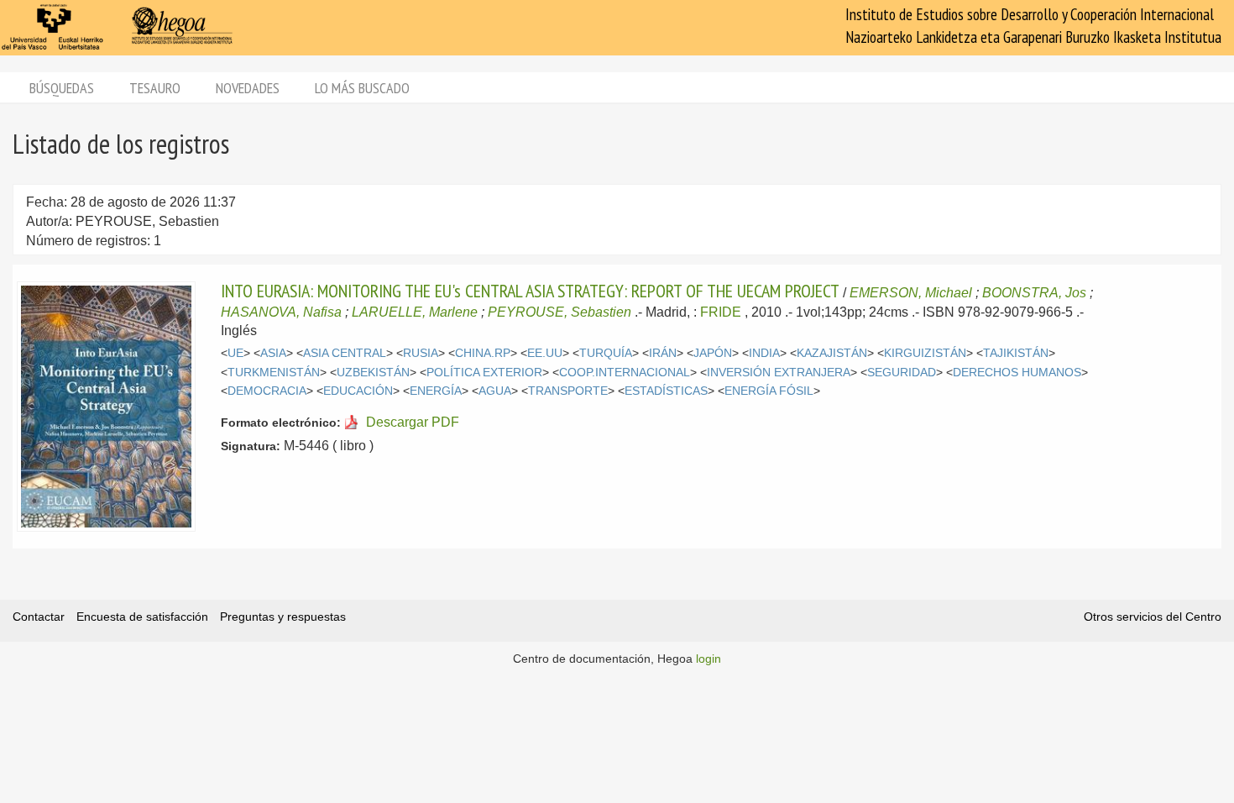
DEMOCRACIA (266, 391)
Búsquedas (61, 87)
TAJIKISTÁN (1015, 353)
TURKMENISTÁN (273, 372)
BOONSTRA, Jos (1034, 293)
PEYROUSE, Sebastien (559, 312)
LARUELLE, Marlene (415, 312)
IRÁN (663, 353)
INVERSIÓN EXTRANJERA (778, 372)
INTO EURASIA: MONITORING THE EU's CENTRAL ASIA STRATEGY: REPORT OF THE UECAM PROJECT (530, 290)
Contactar (39, 616)
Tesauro (154, 87)
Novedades (248, 87)
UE (235, 353)
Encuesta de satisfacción (142, 616)
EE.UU (544, 353)
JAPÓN (712, 353)
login (708, 658)
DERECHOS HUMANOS (1017, 372)
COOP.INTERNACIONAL (624, 372)
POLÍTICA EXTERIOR (484, 372)
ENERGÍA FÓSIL (768, 391)
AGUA (494, 391)
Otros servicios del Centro (1152, 616)
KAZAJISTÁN (832, 353)
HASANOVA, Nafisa (281, 312)
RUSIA (420, 353)
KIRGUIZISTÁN (925, 353)
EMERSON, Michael (911, 293)
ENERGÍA (436, 391)
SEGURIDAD (901, 372)
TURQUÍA (605, 353)
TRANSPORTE (568, 391)
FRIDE (720, 312)
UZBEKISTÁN (373, 372)
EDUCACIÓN (358, 391)
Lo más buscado (362, 87)
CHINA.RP (482, 353)
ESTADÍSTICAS (666, 391)
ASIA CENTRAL (344, 353)
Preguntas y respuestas (283, 616)
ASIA (273, 353)
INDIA (764, 353)
